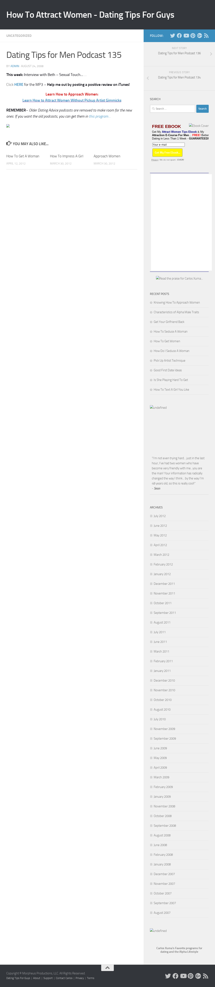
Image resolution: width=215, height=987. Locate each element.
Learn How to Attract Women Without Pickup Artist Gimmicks (71, 100)
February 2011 (163, 661)
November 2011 (164, 593)
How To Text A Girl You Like (171, 389)
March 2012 (161, 555)
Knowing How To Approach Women (177, 302)
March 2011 (161, 651)
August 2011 (162, 622)
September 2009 (165, 738)
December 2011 (164, 584)
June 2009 (160, 748)
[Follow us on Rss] (206, 35)
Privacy (154, 160)
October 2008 (163, 816)
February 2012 (163, 564)
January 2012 (162, 574)
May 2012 (160, 535)
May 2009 (160, 758)
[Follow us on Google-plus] (199, 35)
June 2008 (160, 845)
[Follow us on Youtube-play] (186, 35)
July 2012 (160, 516)
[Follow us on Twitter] (172, 35)
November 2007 (164, 884)
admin (14, 66)
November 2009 (164, 729)
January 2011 (162, 671)
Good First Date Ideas (168, 370)
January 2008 (162, 864)
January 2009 (162, 797)
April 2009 (160, 767)
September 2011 (165, 613)
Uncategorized (18, 36)
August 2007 (162, 913)
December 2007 (164, 874)
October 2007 (163, 893)
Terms (90, 978)
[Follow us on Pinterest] (192, 35)
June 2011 (160, 642)
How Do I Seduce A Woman (171, 351)
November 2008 (164, 806)
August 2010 (162, 709)
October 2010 (163, 700)
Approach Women (107, 156)
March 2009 (161, 777)
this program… (100, 116)
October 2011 (163, 603)
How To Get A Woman (22, 156)
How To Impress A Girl (66, 156)
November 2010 (164, 690)
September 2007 (165, 903)
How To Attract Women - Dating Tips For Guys (90, 14)
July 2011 (160, 632)
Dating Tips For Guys (18, 978)
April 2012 (160, 545)
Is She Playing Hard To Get (171, 380)
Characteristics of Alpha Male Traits (176, 312)
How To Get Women (167, 341)
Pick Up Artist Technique (169, 360)
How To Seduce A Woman (170, 331)
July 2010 (160, 719)
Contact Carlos (64, 978)
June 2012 (160, 526)
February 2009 (163, 787)
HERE (18, 84)
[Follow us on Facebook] (179, 35)
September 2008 (165, 826)
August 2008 (162, 835)
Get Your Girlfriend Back (169, 322)
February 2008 (163, 855)
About (36, 978)
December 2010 (164, 680)
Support (48, 978)
